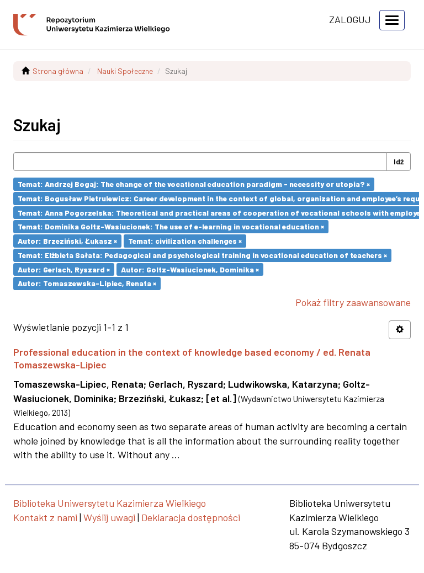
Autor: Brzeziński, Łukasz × (67, 240)
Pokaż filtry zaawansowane (353, 302)
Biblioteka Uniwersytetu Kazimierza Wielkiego (109, 503)
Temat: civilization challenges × (185, 240)
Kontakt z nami (45, 517)
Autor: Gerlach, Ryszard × (64, 269)
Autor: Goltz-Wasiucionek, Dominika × (190, 269)
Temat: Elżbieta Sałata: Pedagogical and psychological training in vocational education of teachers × (202, 255)
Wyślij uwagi (109, 517)
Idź (399, 161)
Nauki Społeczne (125, 71)
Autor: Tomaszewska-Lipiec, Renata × (87, 283)
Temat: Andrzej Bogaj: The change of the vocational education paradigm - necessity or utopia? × (194, 184)
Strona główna (58, 71)
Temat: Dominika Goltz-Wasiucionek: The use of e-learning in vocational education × (171, 226)
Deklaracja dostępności (190, 517)
